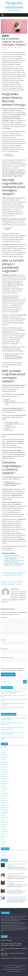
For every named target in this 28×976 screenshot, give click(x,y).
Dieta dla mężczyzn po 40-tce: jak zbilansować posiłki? (15, 557)
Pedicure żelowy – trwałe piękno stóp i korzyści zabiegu (14, 561)
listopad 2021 (4, 776)
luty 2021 (3, 798)
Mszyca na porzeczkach (12, 555)
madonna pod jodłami (15, 922)
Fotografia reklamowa (14, 5)
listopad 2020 (4, 805)
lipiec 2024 (3, 747)
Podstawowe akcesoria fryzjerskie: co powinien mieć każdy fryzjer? (13, 574)
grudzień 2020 (4, 803)
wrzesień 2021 (4, 781)
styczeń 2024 (4, 762)
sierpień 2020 (4, 812)
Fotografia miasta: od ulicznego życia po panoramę (14, 958)
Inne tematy (5, 35)
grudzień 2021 (4, 774)
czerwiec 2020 (4, 817)
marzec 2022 (4, 767)
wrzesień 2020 (4, 810)
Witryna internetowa (7, 657)
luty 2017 (3, 838)
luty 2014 (3, 843)
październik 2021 (5, 779)
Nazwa (3, 640)
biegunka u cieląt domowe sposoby (17, 916)
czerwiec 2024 (4, 750)
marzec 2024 (4, 757)
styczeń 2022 (4, 771)
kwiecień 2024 (4, 755)
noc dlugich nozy (22, 923)
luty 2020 (3, 827)
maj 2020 (3, 819)
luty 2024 (3, 759)
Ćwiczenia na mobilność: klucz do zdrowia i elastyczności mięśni (12, 583)
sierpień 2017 (4, 836)
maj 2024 (3, 752)
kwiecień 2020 (4, 822)
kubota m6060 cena (9, 920)
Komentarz (4, 617)
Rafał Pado (14, 47)
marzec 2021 (4, 795)
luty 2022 (3, 769)
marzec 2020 (4, 824)
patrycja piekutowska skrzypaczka (8, 925)
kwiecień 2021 (4, 793)
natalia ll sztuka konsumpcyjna (13, 923)
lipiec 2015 (3, 841)
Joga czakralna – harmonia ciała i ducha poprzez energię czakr (14, 564)
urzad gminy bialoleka (10, 928)
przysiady (5, 512)
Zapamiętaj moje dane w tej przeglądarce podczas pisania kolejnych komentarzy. (13, 669)
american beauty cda (5, 916)
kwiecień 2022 (4, 764)
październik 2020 (5, 807)
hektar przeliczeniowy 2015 (15, 919)
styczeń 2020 (4, 829)
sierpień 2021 (4, 783)
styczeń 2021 (4, 800)
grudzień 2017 (4, 834)
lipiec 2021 (3, 786)
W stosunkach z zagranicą (13, 889)
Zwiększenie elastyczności (15, 66)
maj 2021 (3, 791)
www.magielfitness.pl (8, 550)
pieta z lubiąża (18, 925)
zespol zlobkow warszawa (12, 929)
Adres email (5, 649)
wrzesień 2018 (4, 831)
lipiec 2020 (3, 815)
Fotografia (3, 852)
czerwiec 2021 (4, 788)
